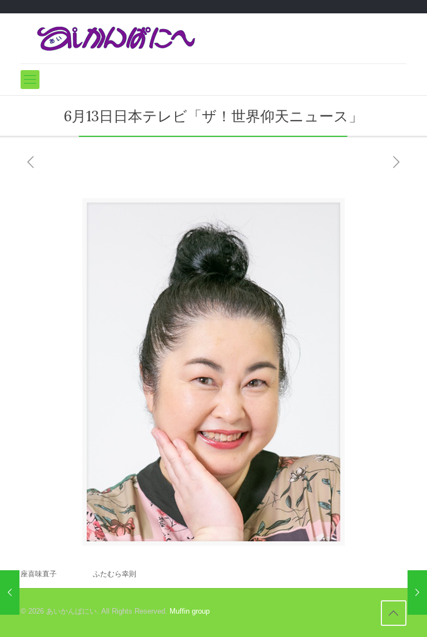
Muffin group (190, 611)
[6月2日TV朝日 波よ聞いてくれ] (9, 592)
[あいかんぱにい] (116, 38)
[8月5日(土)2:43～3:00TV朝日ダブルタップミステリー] (417, 592)
